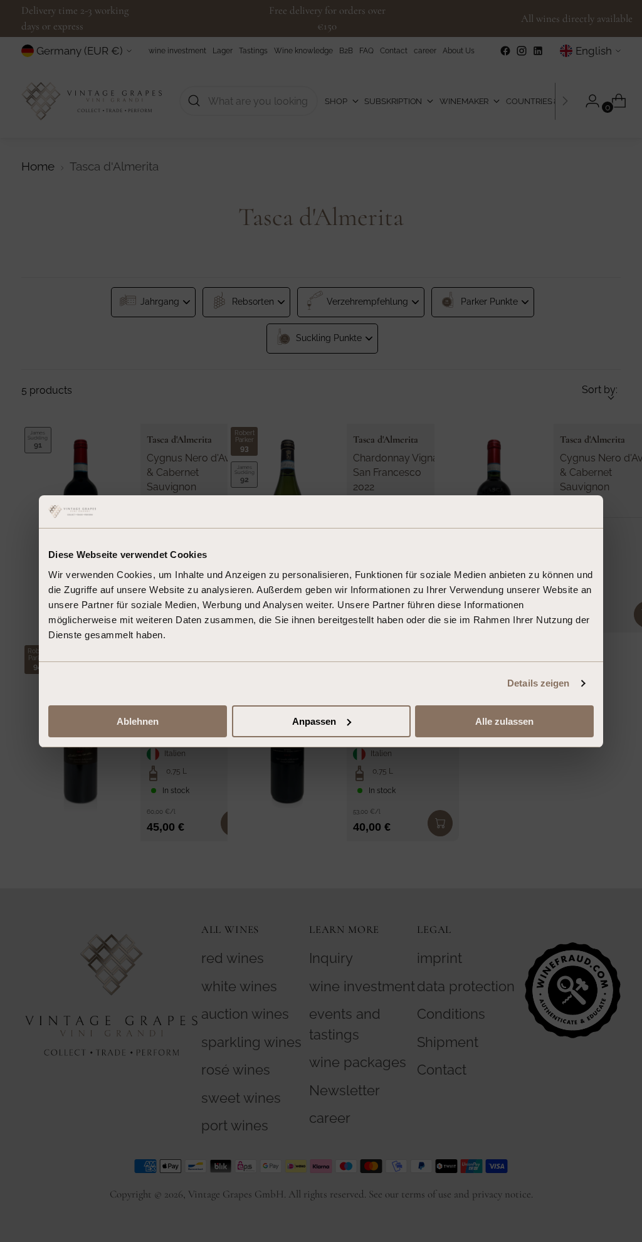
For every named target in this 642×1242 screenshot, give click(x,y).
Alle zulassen (504, 721)
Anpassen (314, 721)
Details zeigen (538, 683)
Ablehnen (138, 721)
